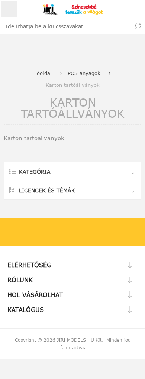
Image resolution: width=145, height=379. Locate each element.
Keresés (137, 26)
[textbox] (65, 26)
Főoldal (43, 73)
